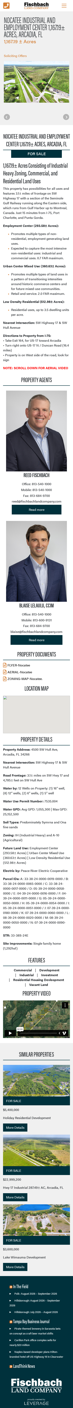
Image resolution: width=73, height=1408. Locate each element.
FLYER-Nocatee (19, 665)
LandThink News (24, 1365)
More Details (15, 1127)
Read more (36, 509)
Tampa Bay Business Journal (31, 1321)
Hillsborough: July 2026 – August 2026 (36, 1312)
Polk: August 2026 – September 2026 (35, 1293)
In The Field (20, 1286)
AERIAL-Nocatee (20, 672)
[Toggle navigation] (64, 6)
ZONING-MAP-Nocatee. (25, 678)
